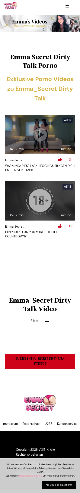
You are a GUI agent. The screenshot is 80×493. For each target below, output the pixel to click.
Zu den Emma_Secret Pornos (40, 361)
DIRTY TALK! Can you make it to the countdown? (31, 234)
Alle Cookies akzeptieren (59, 484)
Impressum (10, 424)
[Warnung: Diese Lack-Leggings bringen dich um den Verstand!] (40, 134)
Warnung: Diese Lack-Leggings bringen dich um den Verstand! (40, 168)
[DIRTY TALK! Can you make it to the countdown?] (40, 201)
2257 (48, 424)
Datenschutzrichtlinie (30, 475)
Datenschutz (31, 424)
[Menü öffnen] (67, 5)
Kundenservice (67, 424)
